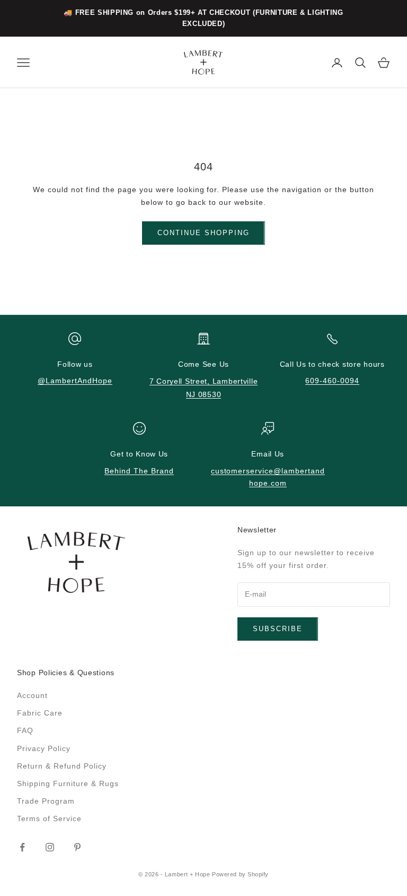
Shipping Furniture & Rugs (68, 783)
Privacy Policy (43, 748)
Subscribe (278, 629)
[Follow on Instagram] (50, 847)
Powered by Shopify (240, 874)
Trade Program (46, 801)
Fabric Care (40, 713)
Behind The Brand (139, 471)
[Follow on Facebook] (22, 847)
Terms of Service (49, 818)
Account (32, 695)
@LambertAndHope (75, 380)
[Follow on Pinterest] (77, 847)
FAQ (25, 730)
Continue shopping (203, 233)
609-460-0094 (332, 380)
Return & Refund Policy (62, 766)
